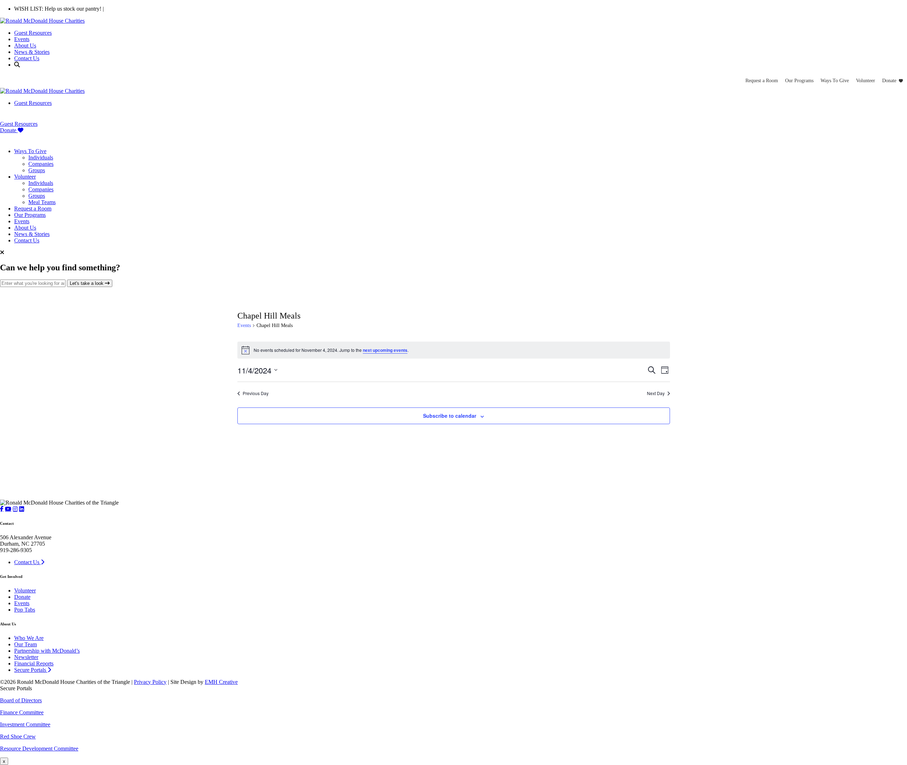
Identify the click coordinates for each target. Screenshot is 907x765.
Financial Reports (33, 663)
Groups (36, 170)
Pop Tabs (24, 610)
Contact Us (26, 58)
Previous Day (256, 393)
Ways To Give (835, 80)
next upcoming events (385, 350)
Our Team (25, 644)
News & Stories (32, 52)
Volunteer (865, 80)
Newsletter (26, 657)
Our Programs (799, 80)
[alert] (453, 350)
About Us (25, 46)
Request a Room (761, 80)
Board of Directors (21, 700)
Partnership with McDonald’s (47, 651)
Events (21, 39)
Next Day (656, 393)
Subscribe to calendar (449, 415)
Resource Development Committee (39, 749)
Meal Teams (42, 202)
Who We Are (29, 638)
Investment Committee (25, 724)
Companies (40, 164)
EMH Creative (221, 682)
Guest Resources (33, 33)
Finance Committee (22, 712)
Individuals (40, 157)
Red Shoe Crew (18, 736)
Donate (889, 80)
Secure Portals (30, 670)
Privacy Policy (150, 682)
